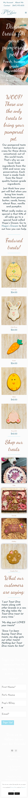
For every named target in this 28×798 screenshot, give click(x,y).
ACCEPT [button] (11, 793)
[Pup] (2, 708)
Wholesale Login (14, 780)
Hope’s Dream (10, 226)
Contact (14, 770)
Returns (14, 759)
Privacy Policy (13, 787)
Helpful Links (14, 777)
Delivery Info (14, 756)
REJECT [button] (17, 793)
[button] (26, 12)
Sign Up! (8, 722)
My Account (14, 766)
